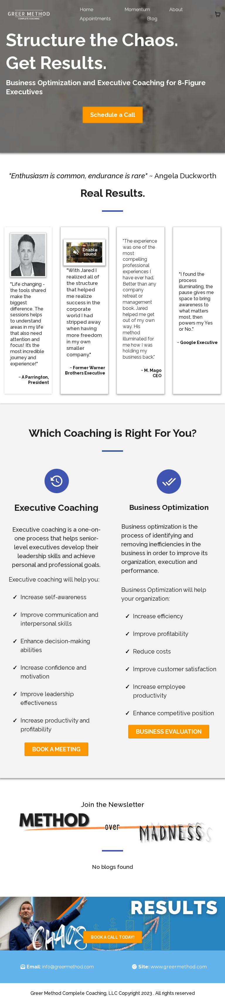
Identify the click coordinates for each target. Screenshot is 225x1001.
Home (86, 9)
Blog (152, 18)
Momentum (137, 9)
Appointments (95, 18)
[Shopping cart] (218, 14)
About (176, 9)
